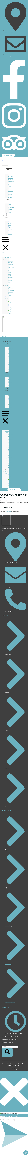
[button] (5, 244)
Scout (9, 182)
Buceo (9, 187)
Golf (9, 184)
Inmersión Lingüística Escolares (10, 176)
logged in (8, 511)
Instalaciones (9, 168)
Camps (7, 169)
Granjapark (10, 206)
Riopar (9, 204)
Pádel (9, 186)
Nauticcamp (11, 207)
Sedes (7, 199)
